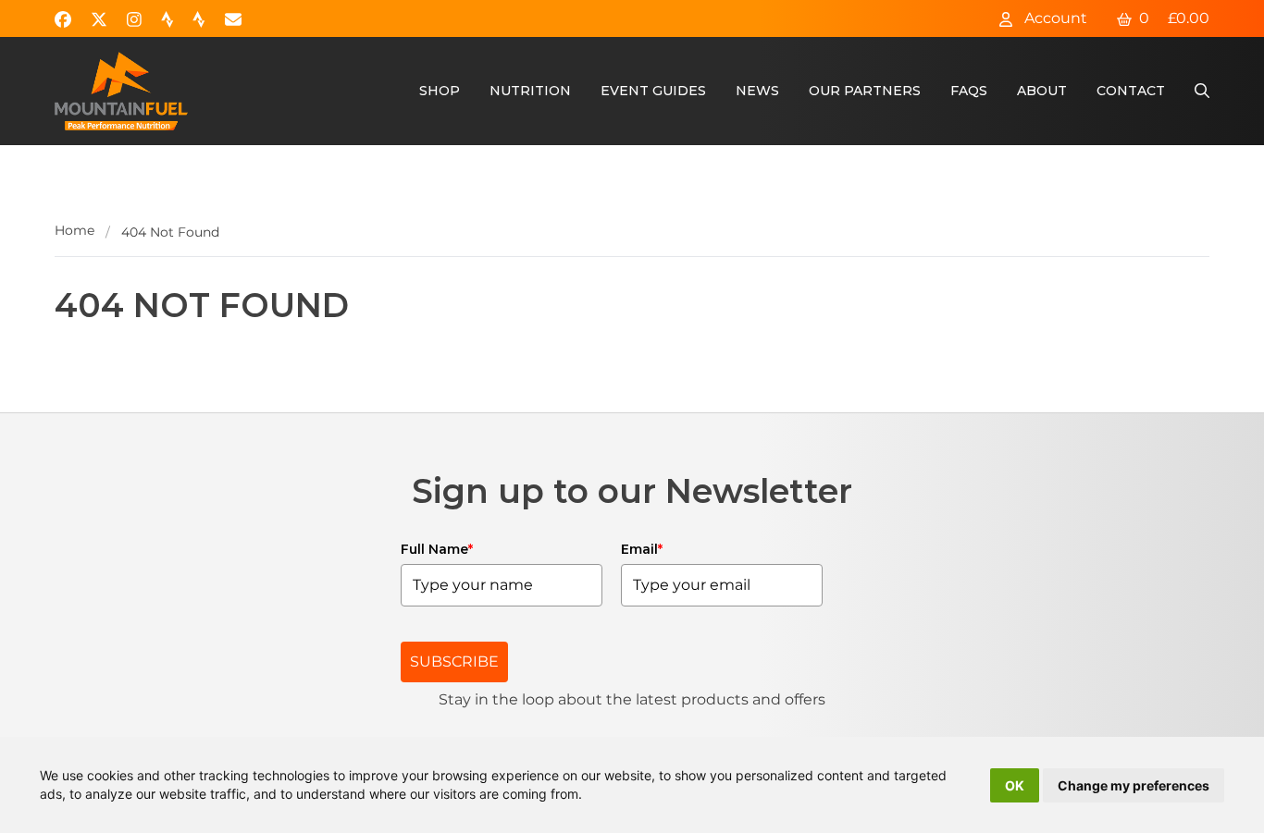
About (1042, 90)
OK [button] (1014, 785)
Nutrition (530, 90)
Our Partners (865, 90)
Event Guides (653, 90)
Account (1054, 18)
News (757, 90)
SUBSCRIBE (454, 661)
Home (74, 230)
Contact (1131, 90)
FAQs (968, 90)
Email (642, 549)
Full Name (437, 549)
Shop (439, 90)
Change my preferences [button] (1133, 785)
